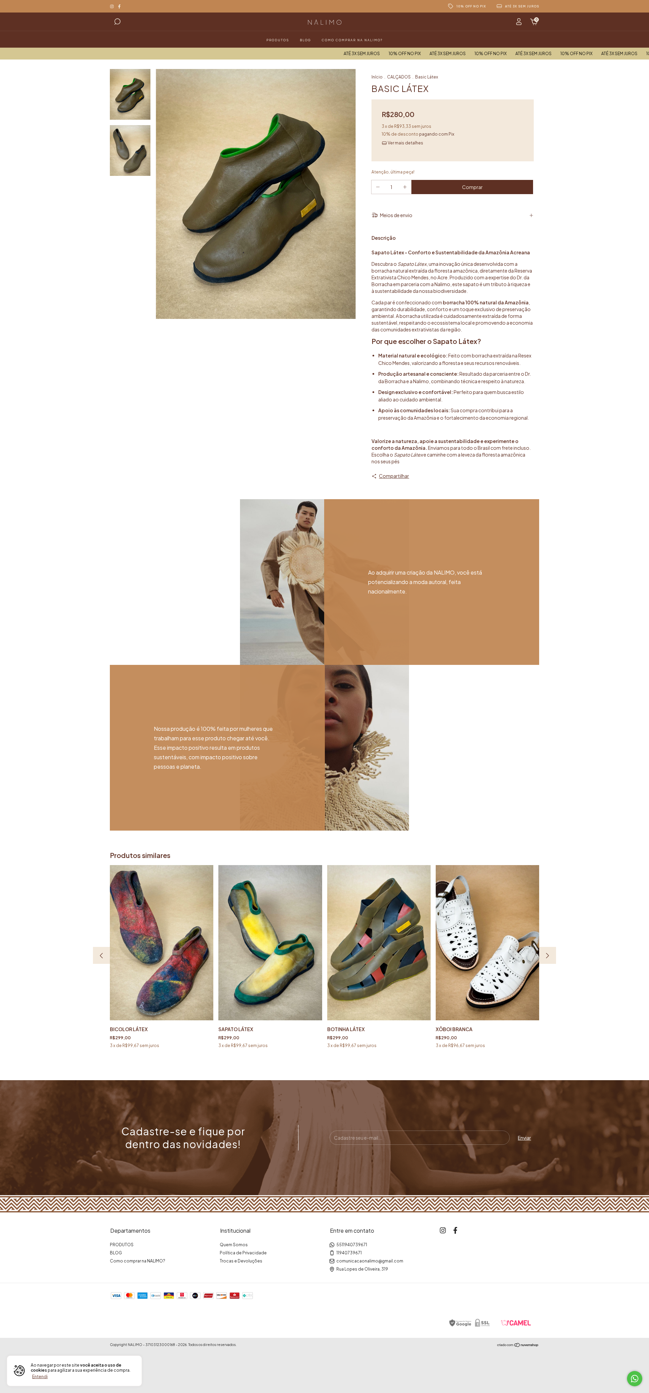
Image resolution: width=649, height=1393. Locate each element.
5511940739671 (351, 1244)
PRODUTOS (277, 40)
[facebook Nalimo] (119, 6)
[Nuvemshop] (518, 1345)
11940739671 (349, 1252)
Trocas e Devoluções (241, 1260)
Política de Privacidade (243, 1252)
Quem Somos (234, 1244)
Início (377, 76)
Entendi (40, 1376)
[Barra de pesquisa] (117, 22)
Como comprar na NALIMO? (352, 40)
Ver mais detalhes (405, 142)
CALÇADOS (399, 76)
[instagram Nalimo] (112, 6)
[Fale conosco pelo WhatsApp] (634, 1378)
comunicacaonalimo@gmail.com (369, 1260)
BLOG (305, 40)
